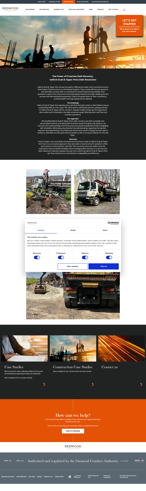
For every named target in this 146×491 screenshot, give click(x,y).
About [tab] (105, 230)
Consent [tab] (41, 230)
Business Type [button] (59, 9)
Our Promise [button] (30, 9)
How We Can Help (7, 476)
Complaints (59, 476)
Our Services (21, 476)
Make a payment (68, 1)
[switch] (61, 257)
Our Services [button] (44, 9)
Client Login (41, 1)
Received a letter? (54, 1)
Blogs (39, 476)
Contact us (48, 476)
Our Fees (31, 476)
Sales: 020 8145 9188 (82, 1)
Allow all (103, 266)
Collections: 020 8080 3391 (100, 1)
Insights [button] (100, 9)
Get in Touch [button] (113, 9)
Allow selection (72, 266)
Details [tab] (73, 230)
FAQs (90, 9)
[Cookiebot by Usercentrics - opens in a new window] (109, 223)
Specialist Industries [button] (76, 9)
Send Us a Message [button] (73, 431)
